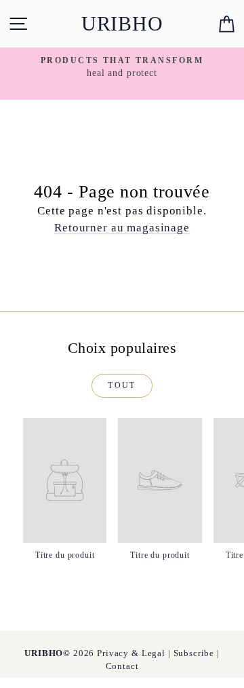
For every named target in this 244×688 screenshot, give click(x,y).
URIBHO (122, 23)
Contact (122, 666)
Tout (122, 385)
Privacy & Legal (131, 653)
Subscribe (194, 653)
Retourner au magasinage (122, 227)
